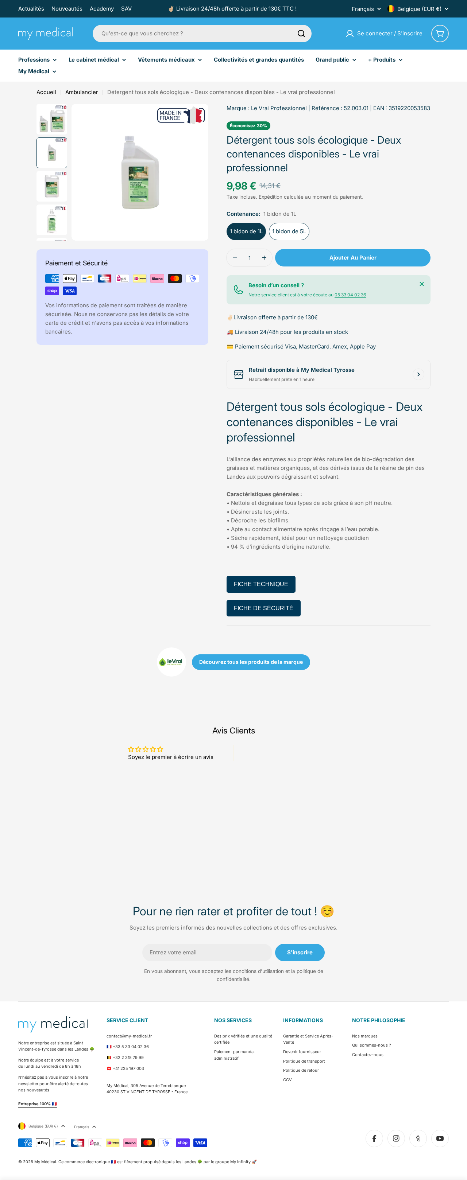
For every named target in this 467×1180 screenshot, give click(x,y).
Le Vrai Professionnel (279, 108)
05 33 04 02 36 (350, 294)
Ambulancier (81, 92)
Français (363, 9)
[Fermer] (422, 284)
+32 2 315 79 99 (128, 1057)
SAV (126, 8)
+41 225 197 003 (128, 1068)
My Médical (45, 1161)
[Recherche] (301, 33)
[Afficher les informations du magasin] (418, 374)
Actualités (31, 8)
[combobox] (202, 33)
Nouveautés (66, 8)
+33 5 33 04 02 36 (131, 1046)
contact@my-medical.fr (129, 1036)
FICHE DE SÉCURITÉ (263, 608)
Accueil (46, 92)
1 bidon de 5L (289, 231)
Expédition (270, 197)
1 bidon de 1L (246, 231)
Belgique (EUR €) (419, 8)
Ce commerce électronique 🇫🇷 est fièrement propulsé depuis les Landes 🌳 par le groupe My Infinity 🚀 (157, 1161)
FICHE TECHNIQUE (261, 584)
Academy (102, 8)
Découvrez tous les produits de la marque (251, 662)
